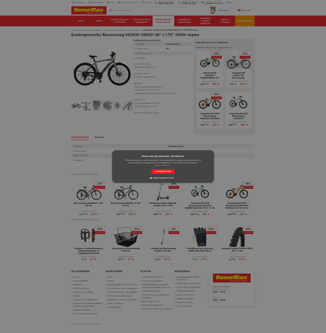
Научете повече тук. (163, 165)
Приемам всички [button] (163, 171)
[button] (163, 178)
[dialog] (163, 166)
